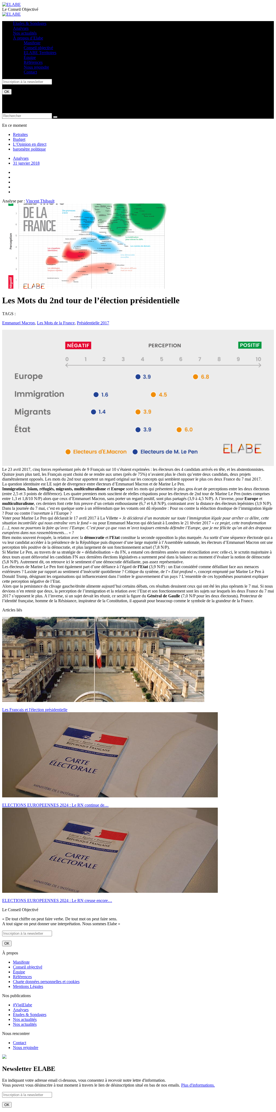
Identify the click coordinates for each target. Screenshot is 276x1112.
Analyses (21, 28)
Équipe (30, 57)
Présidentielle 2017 (93, 323)
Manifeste (32, 43)
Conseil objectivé (38, 47)
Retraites (20, 134)
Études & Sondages (29, 23)
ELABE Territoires (40, 52)
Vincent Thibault (40, 201)
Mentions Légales (28, 986)
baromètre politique (29, 149)
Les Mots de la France (56, 323)
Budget (19, 139)
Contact (30, 72)
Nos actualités (25, 33)
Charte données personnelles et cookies (46, 981)
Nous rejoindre (36, 67)
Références (33, 62)
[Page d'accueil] (11, 4)
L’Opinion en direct (29, 144)
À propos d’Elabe (28, 38)
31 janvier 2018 (26, 163)
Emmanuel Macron (18, 323)
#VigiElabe (22, 1005)
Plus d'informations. (198, 1085)
